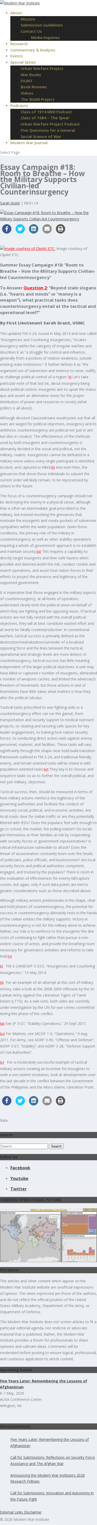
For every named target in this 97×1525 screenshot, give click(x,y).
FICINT (27, 80)
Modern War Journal (29, 142)
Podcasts (19, 105)
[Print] (60, 232)
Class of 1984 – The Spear (45, 117)
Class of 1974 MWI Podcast (46, 111)
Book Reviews (34, 86)
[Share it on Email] (47, 232)
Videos (27, 93)
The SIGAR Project (38, 99)
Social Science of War (41, 136)
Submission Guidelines (42, 25)
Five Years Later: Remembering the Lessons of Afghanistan (49, 1442)
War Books (31, 74)
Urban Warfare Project (42, 68)
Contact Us (31, 31)
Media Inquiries (45, 37)
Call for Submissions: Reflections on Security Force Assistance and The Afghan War (52, 1460)
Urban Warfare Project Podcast (50, 124)
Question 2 (35, 288)
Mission (28, 19)
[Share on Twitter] (20, 232)
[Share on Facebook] (6, 232)
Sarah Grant (10, 203)
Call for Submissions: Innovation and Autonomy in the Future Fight (52, 1496)
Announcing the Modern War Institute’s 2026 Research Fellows (47, 1478)
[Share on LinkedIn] (33, 232)
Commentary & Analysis (32, 49)
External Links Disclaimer (21, 1512)
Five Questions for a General (48, 130)
